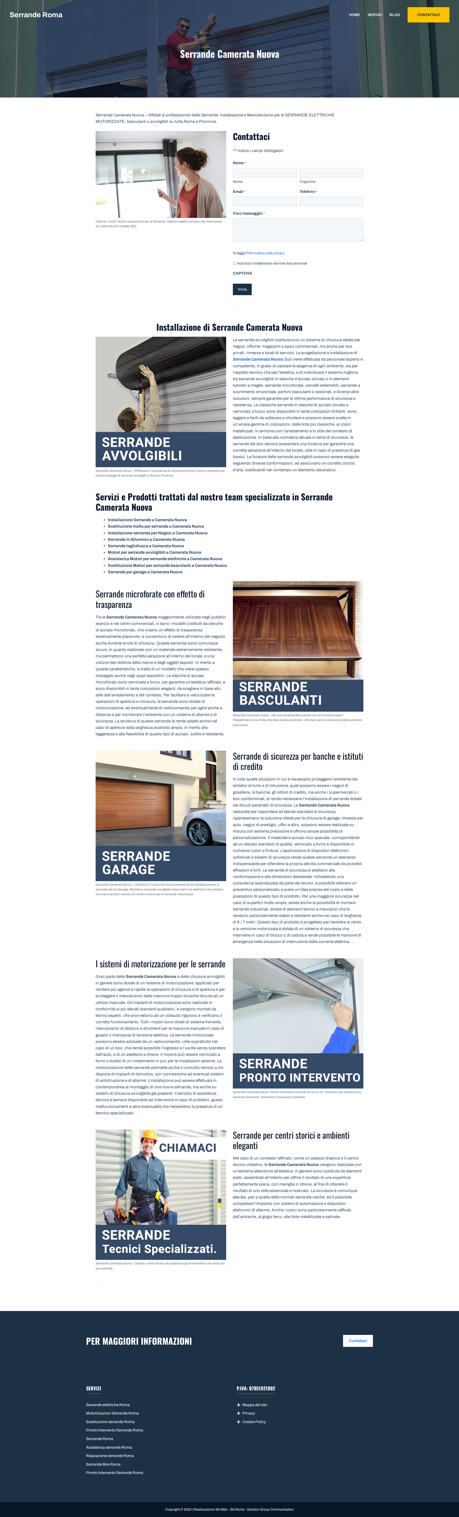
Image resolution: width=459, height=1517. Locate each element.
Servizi (375, 15)
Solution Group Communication (270, 1509)
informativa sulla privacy (266, 253)
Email (239, 192)
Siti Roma (237, 1509)
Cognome (307, 182)
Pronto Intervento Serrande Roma (114, 1430)
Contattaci (358, 1341)
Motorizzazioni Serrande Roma (112, 1413)
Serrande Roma (36, 15)
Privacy (248, 1413)
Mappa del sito (254, 1405)
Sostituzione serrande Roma (110, 1422)
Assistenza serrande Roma (109, 1447)
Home (354, 15)
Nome (238, 182)
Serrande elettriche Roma (108, 1405)
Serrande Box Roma (103, 1464)
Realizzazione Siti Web (210, 1509)
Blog (394, 15)
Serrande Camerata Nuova (258, 359)
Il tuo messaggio (248, 213)
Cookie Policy (254, 1422)
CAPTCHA (242, 273)
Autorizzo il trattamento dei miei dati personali (272, 263)
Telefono (308, 192)
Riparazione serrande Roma (110, 1456)
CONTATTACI (428, 15)
